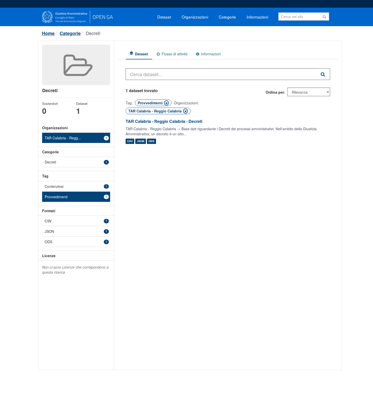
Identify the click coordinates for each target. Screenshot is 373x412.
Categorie (227, 17)
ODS (151, 141)
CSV (130, 141)
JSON (140, 141)
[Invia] (324, 16)
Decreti (93, 33)
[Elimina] (166, 103)
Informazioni (257, 17)
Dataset (164, 17)
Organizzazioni (195, 17)
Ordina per (275, 92)
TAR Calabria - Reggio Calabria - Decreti (164, 121)
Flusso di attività (174, 53)
